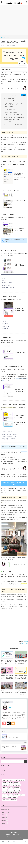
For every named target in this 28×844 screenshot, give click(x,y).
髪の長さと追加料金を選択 (10, 109)
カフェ (10, 782)
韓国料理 (17, 787)
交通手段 (11, 792)
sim (9, 797)
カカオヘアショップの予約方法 (10, 100)
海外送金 (5, 787)
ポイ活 (5, 792)
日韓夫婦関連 (5, 809)
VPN (17, 792)
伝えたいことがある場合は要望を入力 (12, 112)
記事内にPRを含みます (7, 69)
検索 (25, 761)
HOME (15, 832)
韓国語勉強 (6, 785)
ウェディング (12, 790)
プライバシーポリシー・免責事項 (14, 836)
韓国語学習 (5, 823)
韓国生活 (4, 817)
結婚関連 (17, 782)
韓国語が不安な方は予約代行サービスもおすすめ (14, 117)
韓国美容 (26, 641)
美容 (27, 643)
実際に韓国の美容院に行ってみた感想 (11, 119)
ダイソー (5, 794)
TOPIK (5, 790)
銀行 (11, 787)
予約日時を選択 (8, 111)
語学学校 (17, 794)
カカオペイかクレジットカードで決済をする (13, 114)
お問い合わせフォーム (17, 834)
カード (18, 785)
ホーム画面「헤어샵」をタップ (11, 104)
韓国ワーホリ (5, 812)
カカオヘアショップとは (9, 98)
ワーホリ (23, 643)
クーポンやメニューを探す (10, 107)
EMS (4, 797)
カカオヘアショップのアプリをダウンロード (13, 103)
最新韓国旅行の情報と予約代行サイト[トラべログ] (14, 483)
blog (23, 794)
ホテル (12, 785)
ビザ (18, 790)
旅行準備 (15, 797)
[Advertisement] (14, 20)
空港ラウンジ (6, 799)
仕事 (11, 794)
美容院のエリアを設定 (9, 106)
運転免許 (13, 799)
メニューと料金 (8, 121)
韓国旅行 (5, 780)
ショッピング (13, 780)
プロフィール (9, 834)
